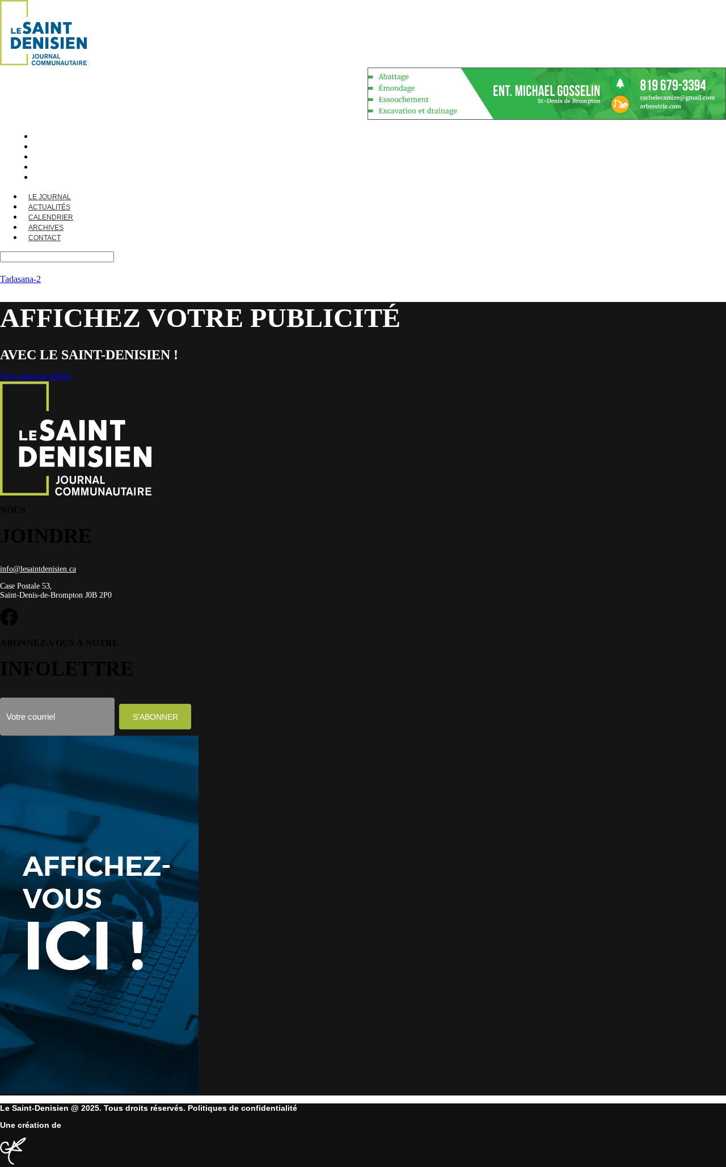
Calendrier (50, 217)
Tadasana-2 (20, 279)
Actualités (49, 207)
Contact (44, 238)
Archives (46, 228)
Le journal (49, 197)
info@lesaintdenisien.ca (38, 569)
